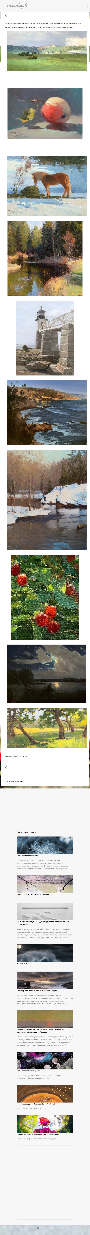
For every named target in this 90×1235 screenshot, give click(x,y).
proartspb (17, 6)
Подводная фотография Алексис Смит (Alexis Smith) (38, 1134)
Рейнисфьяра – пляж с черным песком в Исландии (37, 991)
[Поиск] (86, 6)
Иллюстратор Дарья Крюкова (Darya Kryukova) (36, 1104)
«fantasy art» (22, 963)
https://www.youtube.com (19, 756)
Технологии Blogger (46, 1228)
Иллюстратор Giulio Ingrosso (28, 1071)
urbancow (53, 1232)
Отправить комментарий (14, 781)
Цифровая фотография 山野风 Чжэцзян (33, 894)
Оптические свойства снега (28, 856)
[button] (6, 15)
